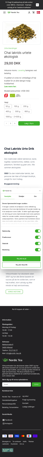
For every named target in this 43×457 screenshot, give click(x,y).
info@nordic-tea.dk (13, 353)
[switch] (38, 237)
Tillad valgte (22, 265)
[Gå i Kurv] (33, 12)
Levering (21, 70)
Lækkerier (5, 444)
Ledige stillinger (28, 407)
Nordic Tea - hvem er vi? (11, 397)
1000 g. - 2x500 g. (13, 117)
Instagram (8, 423)
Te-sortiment (16, 441)
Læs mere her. (10, 86)
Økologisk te (6, 441)
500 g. (18, 111)
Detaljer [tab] (21, 196)
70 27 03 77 (13, 350)
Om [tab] (35, 196)
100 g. (16, 106)
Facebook (8, 420)
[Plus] (15, 123)
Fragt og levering (28, 400)
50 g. (8, 106)
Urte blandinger (10, 48)
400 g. (8, 111)
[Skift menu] (4, 12)
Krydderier (14, 444)
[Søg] (37, 4)
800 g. (27, 111)
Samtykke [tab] (7, 196)
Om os (22, 444)
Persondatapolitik (9, 404)
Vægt (6, 102)
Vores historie (14, 292)
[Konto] (29, 12)
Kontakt (25, 403)
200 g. (26, 106)
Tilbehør (31, 441)
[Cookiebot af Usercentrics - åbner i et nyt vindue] (32, 190)
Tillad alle (21, 259)
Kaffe (24, 441)
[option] (21, 33)
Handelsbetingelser (9, 400)
